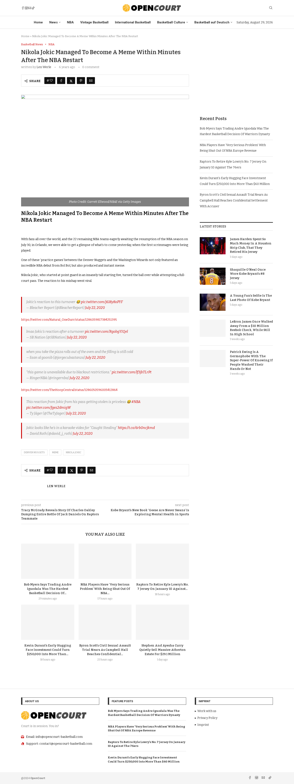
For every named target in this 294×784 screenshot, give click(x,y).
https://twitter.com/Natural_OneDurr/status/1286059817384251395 (69, 320)
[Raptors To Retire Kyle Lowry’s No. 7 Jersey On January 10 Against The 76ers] (162, 561)
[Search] (271, 8)
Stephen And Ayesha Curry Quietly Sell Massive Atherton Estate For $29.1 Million (162, 650)
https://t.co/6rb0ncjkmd (136, 428)
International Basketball (133, 22)
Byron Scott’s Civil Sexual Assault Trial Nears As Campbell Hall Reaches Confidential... (105, 650)
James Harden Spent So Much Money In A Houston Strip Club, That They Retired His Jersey (250, 245)
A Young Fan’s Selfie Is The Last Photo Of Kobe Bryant (251, 298)
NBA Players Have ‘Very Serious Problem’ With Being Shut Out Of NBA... (105, 589)
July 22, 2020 (95, 308)
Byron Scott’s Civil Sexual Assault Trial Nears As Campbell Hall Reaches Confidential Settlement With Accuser (234, 200)
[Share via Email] (91, 80)
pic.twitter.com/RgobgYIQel (106, 331)
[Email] (29, 8)
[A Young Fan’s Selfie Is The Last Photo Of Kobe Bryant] (213, 302)
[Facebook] (23, 8)
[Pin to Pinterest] (81, 80)
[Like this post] (51, 80)
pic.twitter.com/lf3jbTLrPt (132, 372)
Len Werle (44, 67)
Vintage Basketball (94, 22)
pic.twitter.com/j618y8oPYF (102, 302)
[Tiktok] (33, 8)
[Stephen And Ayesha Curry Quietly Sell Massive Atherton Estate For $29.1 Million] (162, 622)
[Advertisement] (236, 73)
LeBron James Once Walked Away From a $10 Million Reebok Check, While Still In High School (251, 328)
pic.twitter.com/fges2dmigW (48, 408)
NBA (70, 22)
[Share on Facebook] (61, 80)
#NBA (136, 402)
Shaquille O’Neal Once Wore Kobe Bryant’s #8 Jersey (248, 274)
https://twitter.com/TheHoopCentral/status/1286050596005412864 (69, 390)
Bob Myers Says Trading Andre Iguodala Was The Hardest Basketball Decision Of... (47, 589)
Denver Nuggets (34, 452)
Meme (55, 452)
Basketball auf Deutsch (211, 22)
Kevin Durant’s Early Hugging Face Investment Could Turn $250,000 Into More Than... (47, 650)
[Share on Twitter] (71, 80)
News (53, 22)
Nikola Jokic (73, 452)
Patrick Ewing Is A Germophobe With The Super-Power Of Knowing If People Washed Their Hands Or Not (251, 360)
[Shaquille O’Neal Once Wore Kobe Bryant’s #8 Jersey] (213, 276)
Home (38, 22)
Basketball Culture (171, 22)
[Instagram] (26, 8)
